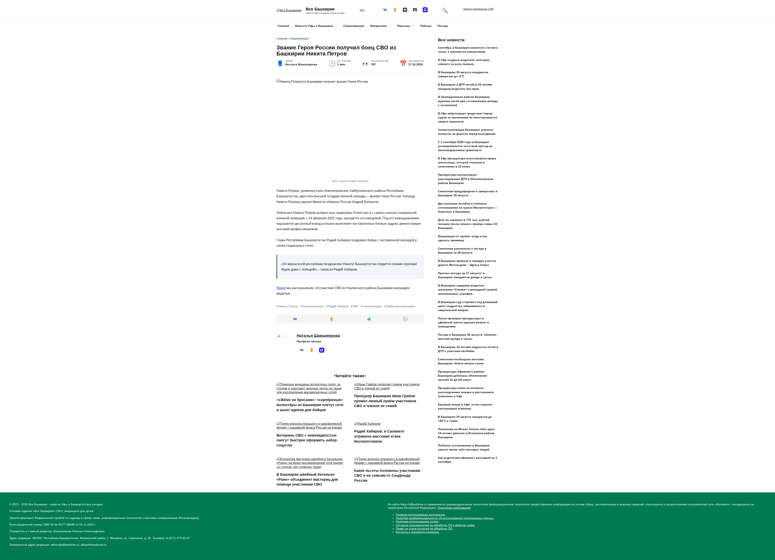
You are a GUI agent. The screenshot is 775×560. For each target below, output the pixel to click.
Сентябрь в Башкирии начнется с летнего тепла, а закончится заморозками (468, 49)
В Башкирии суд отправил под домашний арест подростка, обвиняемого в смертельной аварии (468, 306)
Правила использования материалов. (421, 514)
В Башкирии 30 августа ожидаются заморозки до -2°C (463, 74)
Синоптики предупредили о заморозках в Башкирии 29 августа (467, 193)
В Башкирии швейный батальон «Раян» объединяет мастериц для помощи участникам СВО (307, 479)
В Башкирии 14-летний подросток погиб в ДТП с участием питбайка (468, 349)
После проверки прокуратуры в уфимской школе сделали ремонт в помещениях (463, 322)
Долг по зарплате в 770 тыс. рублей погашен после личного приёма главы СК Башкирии (467, 224)
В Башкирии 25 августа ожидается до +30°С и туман (465, 418)
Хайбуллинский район (400, 306)
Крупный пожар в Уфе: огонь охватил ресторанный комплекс (465, 406)
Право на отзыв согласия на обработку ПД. (424, 528)
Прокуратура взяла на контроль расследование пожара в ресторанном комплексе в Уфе (466, 392)
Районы (425, 25)
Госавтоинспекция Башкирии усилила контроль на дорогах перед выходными (466, 131)
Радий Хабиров (338, 306)
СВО (355, 306)
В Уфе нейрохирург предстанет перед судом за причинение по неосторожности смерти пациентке (467, 117)
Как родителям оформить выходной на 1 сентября (467, 459)
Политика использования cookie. (417, 521)
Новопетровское (313, 306)
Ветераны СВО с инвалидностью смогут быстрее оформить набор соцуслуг (306, 440)
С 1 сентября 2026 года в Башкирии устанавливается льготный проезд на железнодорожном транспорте (465, 146)
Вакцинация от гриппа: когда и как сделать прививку (462, 238)
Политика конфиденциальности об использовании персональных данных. (445, 518)
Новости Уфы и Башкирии (314, 25)
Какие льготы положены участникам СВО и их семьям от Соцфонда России (387, 476)
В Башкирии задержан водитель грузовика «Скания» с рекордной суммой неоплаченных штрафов (467, 289)
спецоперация (372, 306)
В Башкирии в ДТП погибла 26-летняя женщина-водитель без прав (465, 86)
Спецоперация (353, 25)
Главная (283, 25)
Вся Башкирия (320, 9)
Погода (443, 25)
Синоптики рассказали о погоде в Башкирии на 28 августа (462, 250)
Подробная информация (454, 507)
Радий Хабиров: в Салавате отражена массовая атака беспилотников (379, 436)
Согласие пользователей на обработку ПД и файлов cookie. (435, 525)
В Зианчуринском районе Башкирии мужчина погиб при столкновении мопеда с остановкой (468, 101)
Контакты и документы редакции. (418, 532)
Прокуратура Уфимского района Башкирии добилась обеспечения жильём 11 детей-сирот (462, 375)
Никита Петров (288, 306)
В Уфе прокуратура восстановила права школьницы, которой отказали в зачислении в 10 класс (467, 162)
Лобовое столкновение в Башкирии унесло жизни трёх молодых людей (464, 447)
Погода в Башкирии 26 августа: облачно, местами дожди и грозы (467, 336)
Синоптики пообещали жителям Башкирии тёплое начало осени (461, 361)
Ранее (281, 288)
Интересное (378, 25)
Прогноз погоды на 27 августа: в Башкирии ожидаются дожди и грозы (465, 275)
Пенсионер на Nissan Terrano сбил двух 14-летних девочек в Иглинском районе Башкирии (466, 433)
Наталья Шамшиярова (318, 335)
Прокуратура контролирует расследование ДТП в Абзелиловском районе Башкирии (465, 179)
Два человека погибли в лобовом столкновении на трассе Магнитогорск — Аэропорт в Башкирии (467, 207)
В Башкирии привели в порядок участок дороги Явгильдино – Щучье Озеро (467, 263)
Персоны (403, 25)
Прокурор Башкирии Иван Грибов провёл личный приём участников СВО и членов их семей (385, 401)
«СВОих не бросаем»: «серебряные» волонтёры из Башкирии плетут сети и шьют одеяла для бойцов (309, 405)
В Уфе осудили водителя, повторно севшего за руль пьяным (464, 62)
